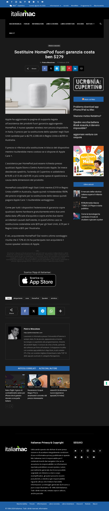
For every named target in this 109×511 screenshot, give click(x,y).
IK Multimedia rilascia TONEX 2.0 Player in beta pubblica (91, 206)
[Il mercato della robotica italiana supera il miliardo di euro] (76, 193)
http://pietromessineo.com (33, 333)
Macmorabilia (99, 6)
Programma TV (86, 6)
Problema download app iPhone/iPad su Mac (86, 108)
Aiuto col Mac (89, 99)
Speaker (45, 298)
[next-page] (11, 406)
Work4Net (74, 6)
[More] (60, 311)
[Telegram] (34, 2)
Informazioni (54, 6)
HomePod (35, 298)
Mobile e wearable (54, 46)
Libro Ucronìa (52, 24)
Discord (80, 24)
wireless (54, 298)
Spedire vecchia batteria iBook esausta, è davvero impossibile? (86, 125)
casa (27, 298)
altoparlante (17, 298)
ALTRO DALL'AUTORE (48, 368)
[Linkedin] (20, 2)
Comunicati (54, 387)
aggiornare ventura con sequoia (85, 136)
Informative (43, 508)
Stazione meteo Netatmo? (87, 116)
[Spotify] (29, 2)
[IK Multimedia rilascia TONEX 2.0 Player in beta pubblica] (76, 205)
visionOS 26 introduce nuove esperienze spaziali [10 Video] (58, 393)
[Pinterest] (25, 2)
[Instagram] (16, 2)
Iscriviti (66, 6)
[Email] (81, 68)
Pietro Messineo (48, 62)
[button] (100, 24)
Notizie (89, 24)
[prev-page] (7, 406)
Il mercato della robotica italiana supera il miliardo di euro (91, 194)
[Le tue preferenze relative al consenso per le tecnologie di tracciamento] (106, 383)
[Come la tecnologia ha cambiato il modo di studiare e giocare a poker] (76, 216)
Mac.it (12, 33)
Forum (27, 24)
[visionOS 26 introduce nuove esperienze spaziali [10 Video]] (60, 381)
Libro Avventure (68, 24)
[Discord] (7, 2)
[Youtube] (42, 2)
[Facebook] (12, 2)
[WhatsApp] (63, 68)
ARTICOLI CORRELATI (27, 368)
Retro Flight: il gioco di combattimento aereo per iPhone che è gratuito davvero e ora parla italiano (15, 395)
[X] (38, 2)
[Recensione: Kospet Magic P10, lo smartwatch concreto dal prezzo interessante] (37, 381)
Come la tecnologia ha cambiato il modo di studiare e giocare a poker (92, 217)
